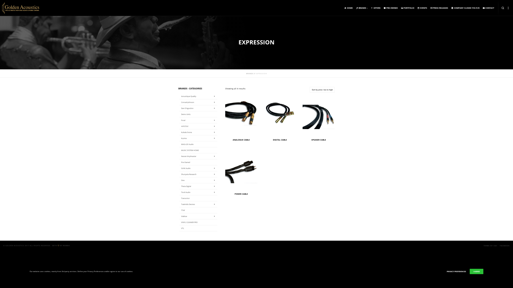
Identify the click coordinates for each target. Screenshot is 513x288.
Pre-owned (185, 162)
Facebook (505, 246)
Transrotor (185, 198)
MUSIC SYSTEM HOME (190, 150)
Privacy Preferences (456, 271)
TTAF (183, 210)
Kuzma (184, 138)
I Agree (476, 271)
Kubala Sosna (186, 132)
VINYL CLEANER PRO (189, 222)
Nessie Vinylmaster (188, 156)
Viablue (184, 216)
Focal (183, 120)
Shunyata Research (188, 174)
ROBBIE (66, 246)
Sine (182, 180)
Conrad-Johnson (187, 102)
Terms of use (490, 246)
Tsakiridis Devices (188, 204)
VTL (182, 228)
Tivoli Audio (185, 192)
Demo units (186, 114)
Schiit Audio (186, 168)
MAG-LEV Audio (187, 144)
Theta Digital (186, 186)
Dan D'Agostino (187, 108)
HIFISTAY (184, 126)
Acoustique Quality (188, 96)
